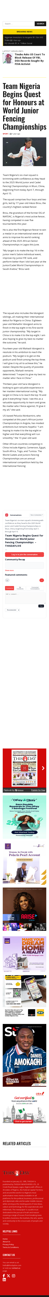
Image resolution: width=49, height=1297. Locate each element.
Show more (9, 570)
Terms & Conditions (11, 1247)
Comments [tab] (9, 588)
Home (5, 1239)
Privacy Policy (8, 1244)
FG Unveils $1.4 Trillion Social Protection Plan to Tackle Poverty (20, 36)
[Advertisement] (24, 491)
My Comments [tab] (20, 588)
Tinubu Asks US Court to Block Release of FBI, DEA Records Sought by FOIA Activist (30, 59)
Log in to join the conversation (25, 555)
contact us (16, 1268)
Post (41, 606)
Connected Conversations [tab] (34, 588)
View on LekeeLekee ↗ (36, 515)
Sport (6, 134)
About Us (6, 1241)
